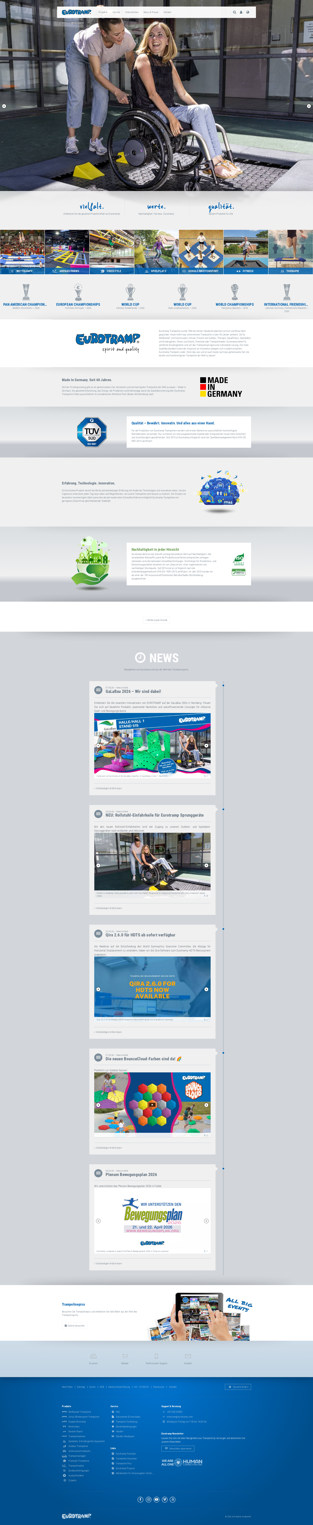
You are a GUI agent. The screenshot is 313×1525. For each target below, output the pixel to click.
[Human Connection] (181, 1463)
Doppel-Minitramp (77, 1421)
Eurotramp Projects (125, 1468)
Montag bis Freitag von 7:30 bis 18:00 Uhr (186, 1421)
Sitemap (81, 1386)
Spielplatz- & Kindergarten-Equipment (86, 1441)
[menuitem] (103, 12)
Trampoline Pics (123, 1463)
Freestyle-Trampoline (78, 1460)
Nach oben (67, 1386)
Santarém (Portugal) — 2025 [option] (235, 305)
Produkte (103, 12)
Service (116, 12)
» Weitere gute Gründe (156, 620)
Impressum (158, 1386)
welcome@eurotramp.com (179, 1416)
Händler (125, 1363)
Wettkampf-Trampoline (79, 1411)
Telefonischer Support (156, 1363)
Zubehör (72, 1480)
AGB (102, 1386)
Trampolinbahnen (76, 1436)
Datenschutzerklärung (119, 1386)
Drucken (93, 1363)
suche (92, 1386)
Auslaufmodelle (76, 1475)
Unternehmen (132, 12)
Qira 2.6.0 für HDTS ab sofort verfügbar (140, 934)
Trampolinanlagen (77, 1455)
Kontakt (167, 12)
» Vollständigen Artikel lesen (108, 788)
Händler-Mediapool (124, 1436)
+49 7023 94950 (174, 1411)
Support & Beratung (171, 1406)
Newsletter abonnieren (180, 1448)
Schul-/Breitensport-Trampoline (83, 1416)
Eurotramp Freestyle (125, 1453)
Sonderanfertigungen (78, 1470)
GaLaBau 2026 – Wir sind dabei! (133, 691)
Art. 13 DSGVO (141, 1386)
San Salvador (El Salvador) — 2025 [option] (287, 305)
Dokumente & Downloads (128, 1416)
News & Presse (151, 12)
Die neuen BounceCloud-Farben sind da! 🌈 (144, 1058)
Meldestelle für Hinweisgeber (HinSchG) (135, 1473)
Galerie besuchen (76, 1325)
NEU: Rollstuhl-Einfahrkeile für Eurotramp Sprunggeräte (155, 815)
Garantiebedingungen (126, 1426)
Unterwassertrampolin (79, 1451)
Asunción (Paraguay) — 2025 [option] (182, 305)
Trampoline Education (126, 1458)
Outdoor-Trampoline (78, 1446)
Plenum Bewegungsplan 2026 (131, 1174)
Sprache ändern (240, 1386)
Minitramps (74, 1426)
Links (113, 1448)
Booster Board (75, 1431)
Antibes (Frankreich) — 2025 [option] (26, 305)
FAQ (117, 1411)
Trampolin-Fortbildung (126, 1421)
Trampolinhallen (76, 1465)
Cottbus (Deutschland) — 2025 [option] (130, 305)
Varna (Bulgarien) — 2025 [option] (78, 305)
